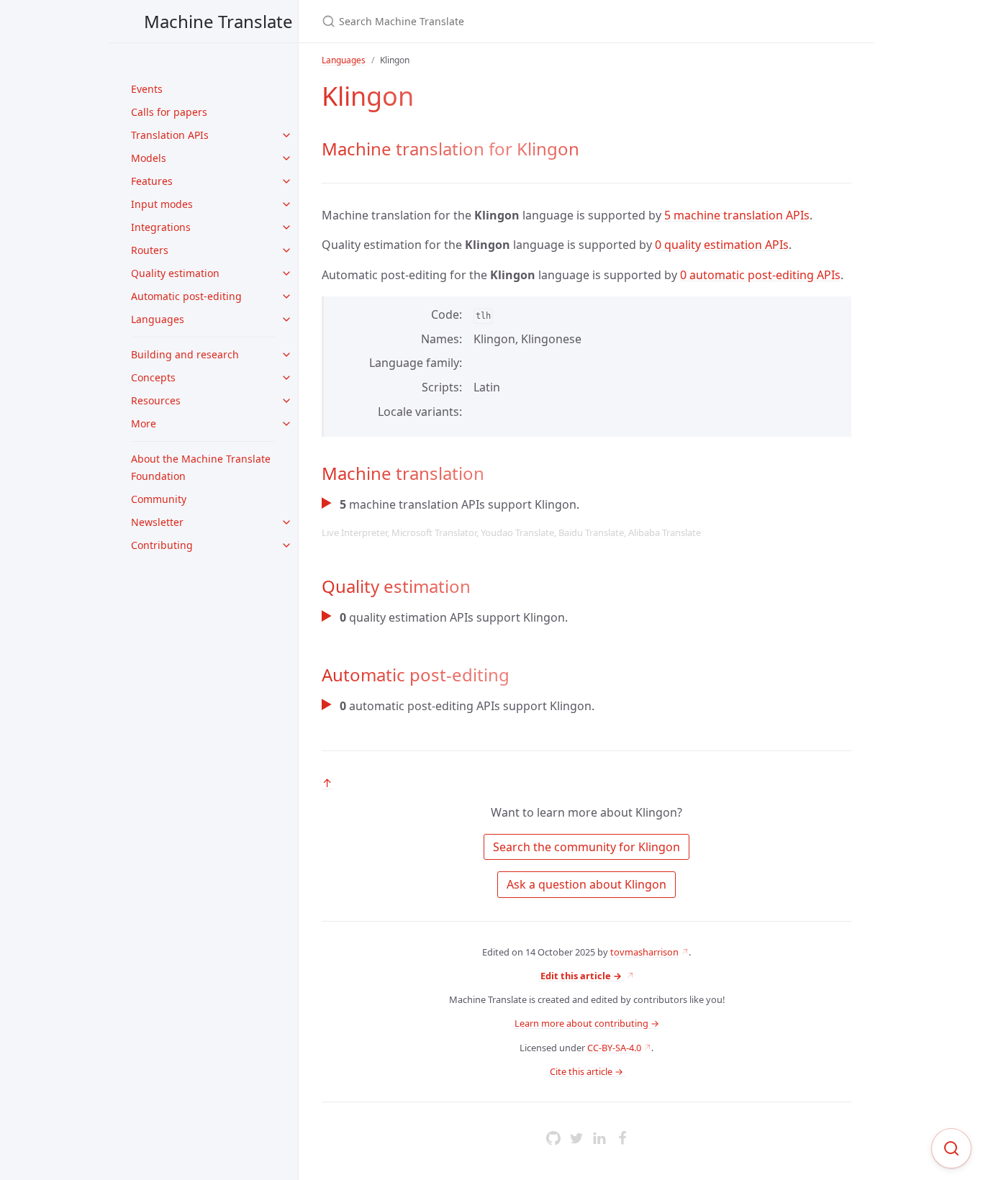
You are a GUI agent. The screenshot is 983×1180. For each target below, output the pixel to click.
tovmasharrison (644, 951)
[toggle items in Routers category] (286, 250)
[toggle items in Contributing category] (286, 545)
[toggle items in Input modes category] (286, 204)
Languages (157, 319)
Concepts (153, 377)
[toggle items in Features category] (286, 181)
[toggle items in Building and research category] (286, 354)
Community (158, 499)
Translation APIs (170, 135)
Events (147, 89)
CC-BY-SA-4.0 (614, 1047)
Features (152, 181)
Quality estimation (175, 273)
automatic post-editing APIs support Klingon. (467, 706)
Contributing (162, 545)
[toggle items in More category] (286, 423)
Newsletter (157, 522)
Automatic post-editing (186, 296)
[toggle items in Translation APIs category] (286, 135)
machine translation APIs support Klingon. (511, 517)
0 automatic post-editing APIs (760, 275)
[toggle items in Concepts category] (286, 377)
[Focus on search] (951, 1148)
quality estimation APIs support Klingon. (454, 617)
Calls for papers (169, 112)
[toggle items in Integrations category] (286, 227)
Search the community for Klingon (586, 847)
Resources (156, 400)
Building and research (185, 354)
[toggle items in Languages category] (286, 319)
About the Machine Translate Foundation (201, 467)
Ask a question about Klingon (586, 884)
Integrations (161, 227)
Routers (149, 250)
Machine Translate (218, 21)
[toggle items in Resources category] (286, 400)
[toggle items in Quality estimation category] (286, 273)
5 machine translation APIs (737, 215)
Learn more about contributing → (587, 1023)
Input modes (162, 204)
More (143, 423)
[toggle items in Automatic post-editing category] (286, 296)
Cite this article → (586, 1071)
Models (148, 158)
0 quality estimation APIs (722, 245)
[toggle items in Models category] (286, 158)
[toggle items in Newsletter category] (286, 522)
